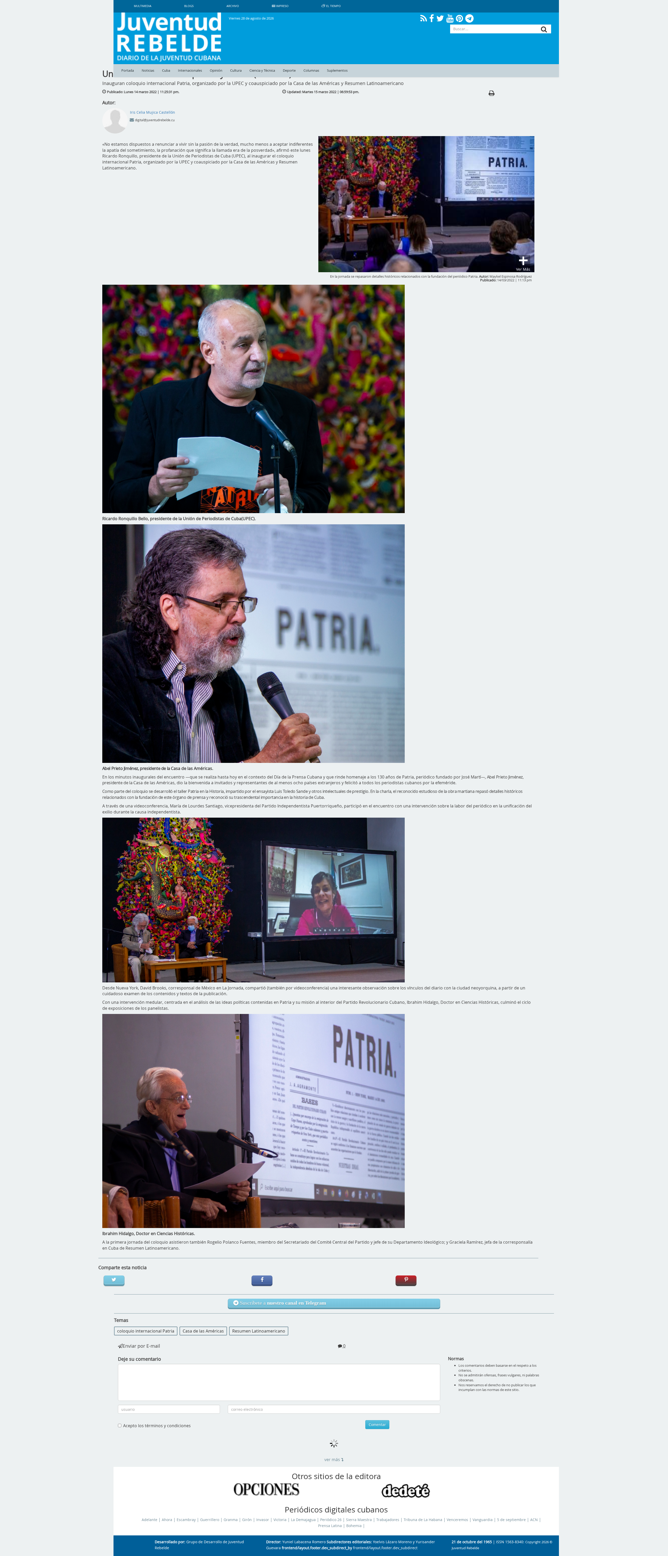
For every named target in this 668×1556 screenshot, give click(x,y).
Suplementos (337, 70)
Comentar (377, 1424)
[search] (543, 29)
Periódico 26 (331, 1519)
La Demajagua (303, 1519)
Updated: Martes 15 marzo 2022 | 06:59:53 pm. (323, 91)
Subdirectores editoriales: (349, 1542)
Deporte (289, 70)
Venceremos (457, 1519)
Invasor (262, 1519)
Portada (127, 70)
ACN (534, 1519)
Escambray (186, 1519)
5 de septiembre (511, 1519)
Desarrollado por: (170, 1542)
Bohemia (354, 1525)
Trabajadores (387, 1519)
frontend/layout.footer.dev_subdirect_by (317, 1548)
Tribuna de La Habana (423, 1519)
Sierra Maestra (359, 1519)
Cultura (236, 70)
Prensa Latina (330, 1525)
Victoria (280, 1519)
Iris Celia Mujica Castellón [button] (152, 112)
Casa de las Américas (203, 1331)
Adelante (149, 1519)
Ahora (167, 1519)
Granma (231, 1519)
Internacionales (190, 70)
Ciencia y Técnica (262, 70)
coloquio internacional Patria (145, 1331)
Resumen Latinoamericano (258, 1331)
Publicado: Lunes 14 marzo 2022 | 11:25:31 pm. (143, 91)
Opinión (216, 70)
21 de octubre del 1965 (472, 1542)
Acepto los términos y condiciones (157, 1426)
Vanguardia (483, 1519)
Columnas (311, 70)
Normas (456, 1359)
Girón (247, 1519)
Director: (273, 1542)
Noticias (148, 70)
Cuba (166, 70)
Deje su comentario (139, 1359)
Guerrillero (209, 1519)
